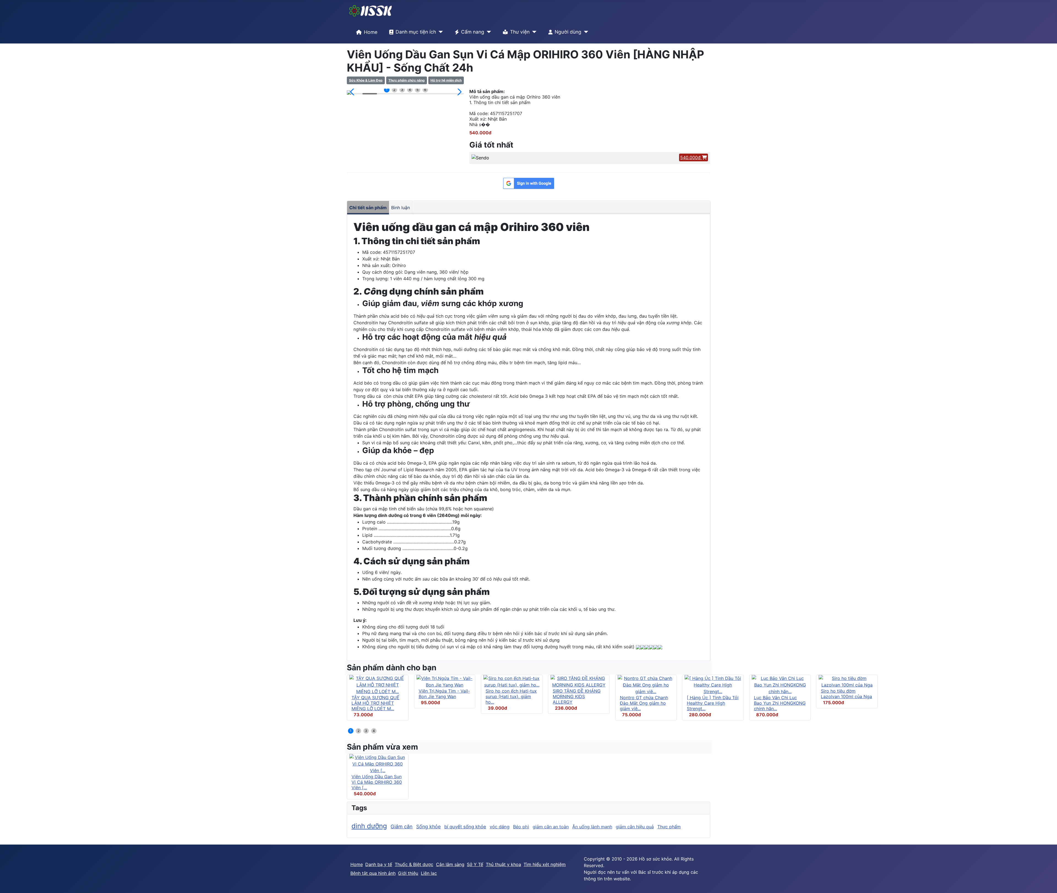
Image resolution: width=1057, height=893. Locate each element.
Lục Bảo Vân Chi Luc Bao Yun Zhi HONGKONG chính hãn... (780, 703)
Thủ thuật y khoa (503, 864)
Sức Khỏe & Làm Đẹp (366, 80)
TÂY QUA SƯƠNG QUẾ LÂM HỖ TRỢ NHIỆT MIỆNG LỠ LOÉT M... (375, 703)
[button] (353, 92)
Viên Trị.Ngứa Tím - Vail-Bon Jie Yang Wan (444, 693)
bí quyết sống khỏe (465, 826)
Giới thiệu (408, 873)
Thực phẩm (669, 826)
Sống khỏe (428, 826)
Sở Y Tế (475, 864)
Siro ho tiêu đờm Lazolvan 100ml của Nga (846, 693)
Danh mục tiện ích (416, 32)
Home (370, 32)
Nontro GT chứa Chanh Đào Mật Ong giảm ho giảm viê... (644, 703)
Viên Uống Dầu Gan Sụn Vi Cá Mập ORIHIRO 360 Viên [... (377, 782)
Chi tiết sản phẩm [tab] (368, 207)
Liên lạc (429, 873)
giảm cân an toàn (551, 826)
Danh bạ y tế (378, 864)
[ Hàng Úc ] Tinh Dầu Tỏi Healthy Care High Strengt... (713, 703)
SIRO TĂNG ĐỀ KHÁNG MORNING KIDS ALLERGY (577, 696)
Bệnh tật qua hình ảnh (373, 873)
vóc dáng (500, 826)
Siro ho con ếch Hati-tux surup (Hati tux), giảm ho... (511, 696)
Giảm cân (402, 826)
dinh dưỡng (369, 826)
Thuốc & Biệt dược (414, 864)
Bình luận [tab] (400, 207)
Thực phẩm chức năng (406, 80)
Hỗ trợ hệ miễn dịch (446, 80)
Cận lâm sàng (450, 864)
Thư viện (520, 32)
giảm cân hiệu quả (635, 826)
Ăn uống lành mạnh (592, 826)
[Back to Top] (1047, 883)
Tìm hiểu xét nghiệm (545, 864)
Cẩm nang (472, 32)
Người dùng (568, 32)
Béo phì (521, 826)
